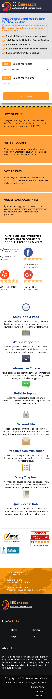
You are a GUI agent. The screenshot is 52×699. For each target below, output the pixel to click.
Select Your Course (24, 78)
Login (13, 636)
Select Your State (22, 64)
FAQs (34, 636)
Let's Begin (26, 96)
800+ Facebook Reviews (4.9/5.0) (31, 266)
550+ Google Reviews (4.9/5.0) (31, 288)
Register (36, 630)
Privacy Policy (37, 687)
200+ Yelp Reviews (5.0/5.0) (8, 288)
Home (14, 630)
